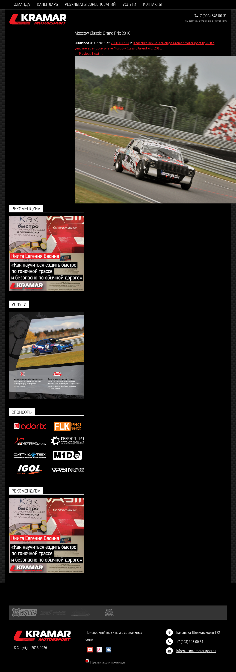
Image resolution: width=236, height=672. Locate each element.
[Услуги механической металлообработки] (67, 446)
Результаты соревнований (90, 4)
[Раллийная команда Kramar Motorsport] (38, 19)
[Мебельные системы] (67, 432)
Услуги (129, 4)
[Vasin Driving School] (67, 475)
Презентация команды (107, 662)
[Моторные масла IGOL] (29, 475)
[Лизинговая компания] (29, 446)
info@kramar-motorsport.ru (196, 650)
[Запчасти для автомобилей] (29, 432)
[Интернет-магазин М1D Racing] (67, 461)
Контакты (152, 4)
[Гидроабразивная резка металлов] (29, 461)
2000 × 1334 (120, 43)
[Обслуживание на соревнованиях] (46, 397)
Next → (98, 53)
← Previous (83, 53)
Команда (21, 4)
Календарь (47, 4)
